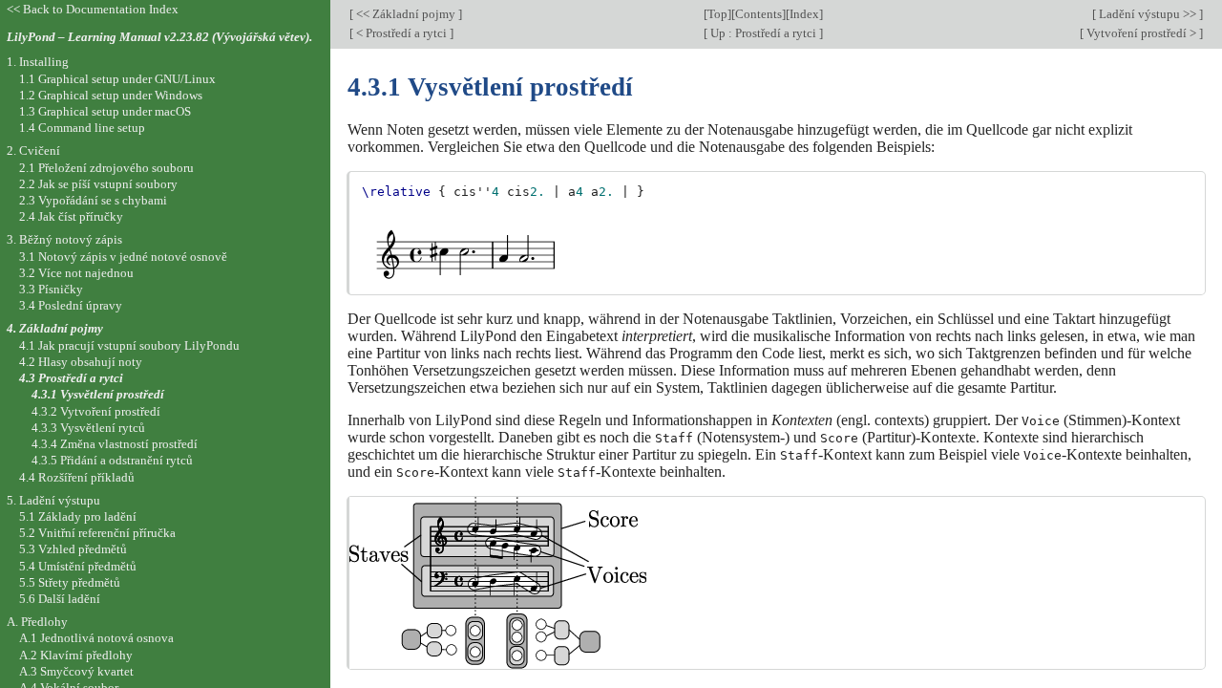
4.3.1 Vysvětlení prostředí (98, 394)
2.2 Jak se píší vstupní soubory (98, 184)
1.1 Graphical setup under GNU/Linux (117, 79)
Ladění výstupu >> (1147, 14)
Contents (758, 14)
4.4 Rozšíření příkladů (77, 477)
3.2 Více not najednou (76, 273)
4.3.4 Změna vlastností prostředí (115, 444)
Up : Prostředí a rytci (763, 33)
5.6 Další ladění (59, 598)
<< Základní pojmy (405, 14)
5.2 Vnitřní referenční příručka (97, 533)
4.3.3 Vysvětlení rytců (88, 427)
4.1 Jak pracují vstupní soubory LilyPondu (129, 345)
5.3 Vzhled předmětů (73, 549)
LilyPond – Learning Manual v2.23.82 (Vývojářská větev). (159, 37)
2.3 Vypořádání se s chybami (93, 200)
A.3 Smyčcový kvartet (76, 671)
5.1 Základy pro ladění (78, 516)
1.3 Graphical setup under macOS (105, 111)
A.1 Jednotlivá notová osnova (96, 638)
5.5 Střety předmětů (69, 582)
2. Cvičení (33, 150)
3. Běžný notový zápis (64, 239)
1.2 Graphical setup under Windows (110, 95)
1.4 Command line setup (82, 127)
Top (717, 14)
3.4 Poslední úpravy (70, 305)
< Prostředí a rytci (401, 33)
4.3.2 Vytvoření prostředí (96, 411)
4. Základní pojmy (55, 328)
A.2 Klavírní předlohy (76, 655)
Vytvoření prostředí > (1141, 33)
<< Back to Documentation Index (93, 9)
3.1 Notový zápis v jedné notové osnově (123, 256)
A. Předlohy (37, 621)
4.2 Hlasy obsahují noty (80, 362)
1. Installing (38, 61)
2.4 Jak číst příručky (71, 216)
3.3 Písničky (51, 289)
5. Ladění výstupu (53, 500)
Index (804, 14)
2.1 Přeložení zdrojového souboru (106, 168)
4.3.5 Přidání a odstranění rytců (112, 460)
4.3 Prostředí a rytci (71, 378)
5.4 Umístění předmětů (78, 566)
